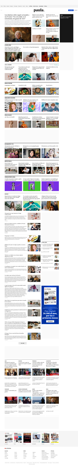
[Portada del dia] (50, 304)
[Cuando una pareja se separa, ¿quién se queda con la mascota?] (13, 186)
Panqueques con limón (10, 85)
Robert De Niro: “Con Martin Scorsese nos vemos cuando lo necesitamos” (25, 412)
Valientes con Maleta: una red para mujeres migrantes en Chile (14, 256)
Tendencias (34, 361)
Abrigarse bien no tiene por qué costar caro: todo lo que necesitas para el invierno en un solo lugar (49, 197)
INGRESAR (75, 10)
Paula (47, 389)
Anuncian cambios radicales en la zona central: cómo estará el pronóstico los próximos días (38, 364)
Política (4, 6)
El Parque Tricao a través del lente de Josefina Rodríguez (14, 334)
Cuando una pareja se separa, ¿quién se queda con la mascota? (13, 180)
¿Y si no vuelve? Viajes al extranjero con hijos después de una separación (31, 180)
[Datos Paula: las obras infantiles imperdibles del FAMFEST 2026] (25, 170)
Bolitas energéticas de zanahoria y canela (37, 86)
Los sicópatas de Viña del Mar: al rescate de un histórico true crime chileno (24, 406)
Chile (6, 361)
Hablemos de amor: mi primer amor (50, 99)
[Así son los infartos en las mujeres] (52, 76)
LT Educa (45, 6)
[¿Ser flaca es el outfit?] (38, 38)
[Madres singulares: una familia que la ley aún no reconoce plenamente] (50, 186)
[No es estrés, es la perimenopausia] (31, 57)
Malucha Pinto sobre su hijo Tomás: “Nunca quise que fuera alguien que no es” (50, 48)
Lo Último (30, 6)
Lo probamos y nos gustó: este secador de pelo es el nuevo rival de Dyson (15, 267)
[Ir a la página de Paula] (39, 10)
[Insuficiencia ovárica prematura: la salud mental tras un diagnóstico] (38, 124)
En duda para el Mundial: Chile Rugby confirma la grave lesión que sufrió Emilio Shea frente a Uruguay (52, 364)
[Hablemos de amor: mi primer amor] (50, 107)
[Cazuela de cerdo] (25, 91)
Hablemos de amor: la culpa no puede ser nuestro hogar (13, 100)
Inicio (2, 6)
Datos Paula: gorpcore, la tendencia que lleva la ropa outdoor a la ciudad (52, 164)
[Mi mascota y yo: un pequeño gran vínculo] (31, 153)
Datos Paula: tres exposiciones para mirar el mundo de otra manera (11, 164)
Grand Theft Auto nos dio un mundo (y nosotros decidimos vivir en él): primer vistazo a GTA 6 (11, 406)
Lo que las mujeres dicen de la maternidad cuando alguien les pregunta (15, 286)
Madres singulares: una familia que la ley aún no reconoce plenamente (50, 180)
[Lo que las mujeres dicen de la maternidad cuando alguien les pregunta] (34, 288)
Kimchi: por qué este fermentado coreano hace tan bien (52, 16)
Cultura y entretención (23, 389)
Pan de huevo (49, 85)
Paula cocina (8, 83)
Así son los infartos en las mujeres (52, 68)
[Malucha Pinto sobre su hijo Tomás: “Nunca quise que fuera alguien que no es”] (50, 57)
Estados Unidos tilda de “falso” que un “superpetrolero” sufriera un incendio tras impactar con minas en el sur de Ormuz (38, 393)
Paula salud (8, 115)
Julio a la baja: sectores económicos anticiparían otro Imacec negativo (25, 378)
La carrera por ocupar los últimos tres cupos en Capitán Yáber (25, 363)
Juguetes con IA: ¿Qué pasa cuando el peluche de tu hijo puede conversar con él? (38, 16)
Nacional (8, 6)
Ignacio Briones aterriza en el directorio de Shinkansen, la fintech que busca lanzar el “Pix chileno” (25, 384)
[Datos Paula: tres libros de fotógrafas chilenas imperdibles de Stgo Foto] (38, 170)
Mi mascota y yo (9, 144)
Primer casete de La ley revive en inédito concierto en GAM (25, 391)
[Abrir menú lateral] (1, 10)
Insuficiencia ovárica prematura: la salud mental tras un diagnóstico (38, 118)
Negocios (11, 6)
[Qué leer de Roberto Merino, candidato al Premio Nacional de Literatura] (34, 226)
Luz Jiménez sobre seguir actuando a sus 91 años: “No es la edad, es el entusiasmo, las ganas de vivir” (17, 17)
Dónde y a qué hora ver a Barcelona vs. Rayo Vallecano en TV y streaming (11, 378)
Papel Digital (41, 6)
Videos (27, 6)
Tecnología (15, 6)
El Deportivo (20, 6)
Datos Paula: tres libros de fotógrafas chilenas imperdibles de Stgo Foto (38, 164)
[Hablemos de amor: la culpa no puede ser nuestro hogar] (13, 107)
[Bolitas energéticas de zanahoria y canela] (38, 91)
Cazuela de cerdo (22, 85)
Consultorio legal (10, 177)
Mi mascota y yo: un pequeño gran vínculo (31, 147)
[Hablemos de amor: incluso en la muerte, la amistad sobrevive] (31, 107)
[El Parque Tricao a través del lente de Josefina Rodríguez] (34, 336)
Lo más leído (8, 45)
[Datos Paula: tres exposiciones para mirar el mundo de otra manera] (11, 170)
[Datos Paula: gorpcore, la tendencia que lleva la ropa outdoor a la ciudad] (52, 170)
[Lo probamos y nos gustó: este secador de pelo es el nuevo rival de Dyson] (34, 269)
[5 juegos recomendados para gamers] (11, 400)
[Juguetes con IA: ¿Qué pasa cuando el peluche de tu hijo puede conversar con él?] (38, 23)
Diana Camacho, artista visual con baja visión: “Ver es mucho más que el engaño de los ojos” (52, 30)
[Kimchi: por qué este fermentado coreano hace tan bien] (52, 23)
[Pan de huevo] (52, 91)
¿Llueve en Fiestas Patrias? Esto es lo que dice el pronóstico (38, 384)
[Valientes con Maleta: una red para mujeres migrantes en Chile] (34, 258)
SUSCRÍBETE (50, 321)
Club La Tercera (35, 6)
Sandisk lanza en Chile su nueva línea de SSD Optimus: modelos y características (11, 412)
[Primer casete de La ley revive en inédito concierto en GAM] (25, 400)
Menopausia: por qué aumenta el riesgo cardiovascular (9, 68)
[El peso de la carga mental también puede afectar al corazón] (38, 76)
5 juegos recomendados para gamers (10, 391)
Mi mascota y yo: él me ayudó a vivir (50, 146)
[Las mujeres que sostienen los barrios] (34, 278)
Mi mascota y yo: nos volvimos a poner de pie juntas (12, 147)
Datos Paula (8, 161)
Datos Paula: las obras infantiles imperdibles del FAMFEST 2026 (24, 164)
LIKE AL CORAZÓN (8, 64)
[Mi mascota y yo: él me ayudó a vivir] (50, 153)
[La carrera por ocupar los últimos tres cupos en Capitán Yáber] (25, 372)
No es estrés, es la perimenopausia (31, 47)
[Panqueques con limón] (11, 91)
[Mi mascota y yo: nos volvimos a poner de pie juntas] (13, 153)
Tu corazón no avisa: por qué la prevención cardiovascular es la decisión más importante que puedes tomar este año (25, 70)
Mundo (24, 6)
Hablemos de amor (10, 98)
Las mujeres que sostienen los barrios (12, 275)
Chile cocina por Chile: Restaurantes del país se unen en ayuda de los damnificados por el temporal (15, 323)
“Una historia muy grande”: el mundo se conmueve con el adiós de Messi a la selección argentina (52, 378)
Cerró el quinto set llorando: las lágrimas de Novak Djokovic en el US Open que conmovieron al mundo (52, 384)
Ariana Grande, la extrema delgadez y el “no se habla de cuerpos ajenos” (52, 118)
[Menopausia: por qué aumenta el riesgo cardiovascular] (11, 76)
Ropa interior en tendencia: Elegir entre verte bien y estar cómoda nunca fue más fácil (12, 197)
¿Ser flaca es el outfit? (36, 28)
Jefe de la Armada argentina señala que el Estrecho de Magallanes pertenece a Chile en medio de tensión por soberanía (38, 413)
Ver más (22, 343)
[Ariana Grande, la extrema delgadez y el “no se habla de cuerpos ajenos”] (52, 124)
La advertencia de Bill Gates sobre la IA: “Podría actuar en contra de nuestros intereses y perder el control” (38, 379)
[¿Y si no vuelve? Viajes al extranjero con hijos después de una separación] (31, 186)
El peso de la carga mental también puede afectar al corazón (38, 68)
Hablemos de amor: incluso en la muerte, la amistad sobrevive (30, 100)
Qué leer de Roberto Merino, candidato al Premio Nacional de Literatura (15, 224)
